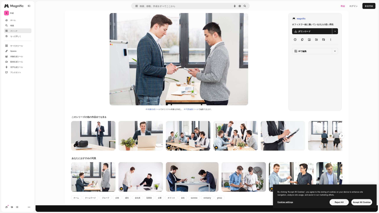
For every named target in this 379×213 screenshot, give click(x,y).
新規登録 (369, 5)
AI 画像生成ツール (153, 109)
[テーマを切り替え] (17, 207)
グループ (105, 197)
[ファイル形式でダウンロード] (335, 31)
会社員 (137, 197)
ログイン (353, 5)
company (207, 197)
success (194, 197)
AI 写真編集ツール (191, 109)
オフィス (171, 197)
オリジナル (129, 18)
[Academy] (11, 207)
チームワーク (90, 197)
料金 (343, 5)
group (219, 197)
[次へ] (342, 136)
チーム (76, 197)
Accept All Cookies (362, 202)
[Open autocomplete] (135, 6)
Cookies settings (285, 202)
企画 (117, 197)
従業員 (149, 197)
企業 (160, 197)
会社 (183, 197)
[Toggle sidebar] (29, 6)
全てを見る (101, 116)
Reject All (339, 202)
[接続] (6, 207)
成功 (127, 197)
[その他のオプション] (331, 39)
